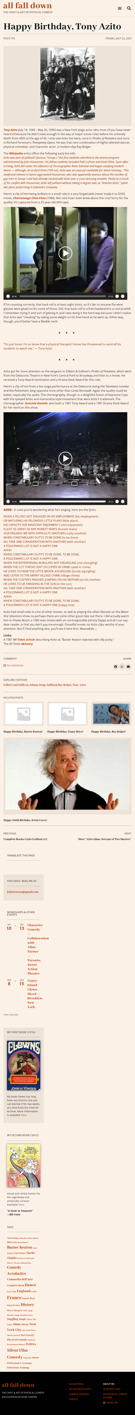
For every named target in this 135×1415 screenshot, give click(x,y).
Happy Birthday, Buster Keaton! (23, 732)
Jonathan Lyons (26, 1315)
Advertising (12, 1238)
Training (24, 1367)
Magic (22, 1319)
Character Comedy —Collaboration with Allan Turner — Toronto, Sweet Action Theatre (38, 949)
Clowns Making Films (22, 1263)
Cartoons (19, 1253)
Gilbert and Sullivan (16, 685)
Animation (23, 1238)
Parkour (31, 1340)
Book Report (23, 1242)
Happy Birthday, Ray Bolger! (108, 732)
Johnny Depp (38, 685)
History (27, 1304)
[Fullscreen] (122, 296)
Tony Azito (10, 130)
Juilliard (52, 685)
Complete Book (15, 1285)
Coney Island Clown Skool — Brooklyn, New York (35, 994)
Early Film (11, 1291)
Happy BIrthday (13, 1305)
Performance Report (16, 1344)
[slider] (63, 296)
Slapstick (27, 1358)
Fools (33, 1291)
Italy (25, 1310)
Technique (27, 1363)
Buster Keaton (19, 1247)
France (14, 1298)
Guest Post (28, 1298)
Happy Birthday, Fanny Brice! (65, 732)
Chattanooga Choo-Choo (29, 198)
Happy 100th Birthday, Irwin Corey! (25, 820)
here (23, 1115)
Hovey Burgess (15, 1310)
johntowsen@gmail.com (22, 892)
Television (13, 1367)
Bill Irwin (12, 1242)
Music (25, 1324)
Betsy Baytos (33, 1238)
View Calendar (11, 1014)
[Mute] (117, 296)
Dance (30, 1285)
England (23, 1291)
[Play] (8, 296)
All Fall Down (27, 6)
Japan (17, 1315)
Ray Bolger (65, 685)
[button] (120, 8)
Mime (17, 1324)
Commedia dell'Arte (20, 1279)
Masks (29, 1319)
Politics (31, 1344)
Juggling (12, 1319)
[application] (65, 253)
